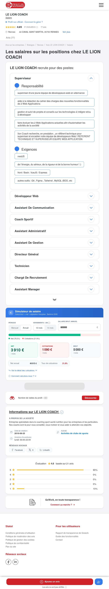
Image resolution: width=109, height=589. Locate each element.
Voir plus (66, 32)
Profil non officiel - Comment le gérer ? (25, 21)
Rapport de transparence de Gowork (72, 532)
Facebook (19, 450)
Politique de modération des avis (20, 536)
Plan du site (11, 546)
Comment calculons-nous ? (22, 376)
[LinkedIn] (15, 561)
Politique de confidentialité (17, 543)
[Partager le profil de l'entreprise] (81, 386)
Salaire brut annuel (67, 321)
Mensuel (14, 327)
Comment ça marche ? (61, 504)
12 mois (39, 327)
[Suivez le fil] (99, 581)
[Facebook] (8, 561)
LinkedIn (46, 450)
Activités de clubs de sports (74, 433)
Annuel (26, 327)
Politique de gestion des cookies (20, 539)
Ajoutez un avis (52, 581)
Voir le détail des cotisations (22, 370)
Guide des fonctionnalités (67, 536)
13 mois (50, 327)
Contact (59, 539)
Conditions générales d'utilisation (20, 532)
